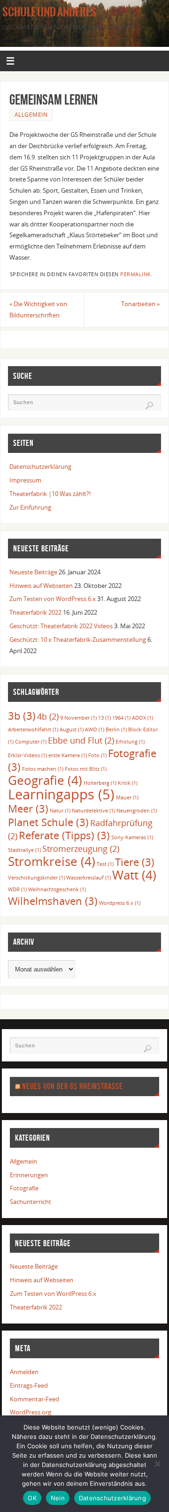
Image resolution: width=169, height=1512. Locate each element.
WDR (17, 889)
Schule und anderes (49, 12)
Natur (60, 810)
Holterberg (100, 783)
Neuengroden (136, 810)
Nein (58, 1498)
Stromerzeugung (80, 848)
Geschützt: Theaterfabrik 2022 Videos (61, 626)
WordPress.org (30, 1412)
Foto (97, 755)
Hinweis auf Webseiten (41, 586)
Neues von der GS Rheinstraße (72, 1086)
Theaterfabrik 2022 (35, 613)
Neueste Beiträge (33, 572)
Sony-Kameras (132, 837)
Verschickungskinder (36, 877)
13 (104, 718)
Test (105, 864)
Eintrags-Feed (29, 1386)
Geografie (45, 780)
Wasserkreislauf (88, 877)
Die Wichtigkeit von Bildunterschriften (38, 309)
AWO (94, 729)
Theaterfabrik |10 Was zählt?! (50, 494)
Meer (28, 808)
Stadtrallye (24, 850)
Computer (30, 741)
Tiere (134, 862)
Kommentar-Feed (34, 1399)
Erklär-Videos (27, 755)
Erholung (130, 741)
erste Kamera (67, 755)
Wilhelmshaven (53, 901)
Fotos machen (42, 769)
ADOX (142, 718)
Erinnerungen (29, 1175)
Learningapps (61, 794)
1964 (121, 718)
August (72, 729)
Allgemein (31, 115)
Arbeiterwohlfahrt (33, 729)
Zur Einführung (30, 508)
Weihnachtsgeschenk (57, 889)
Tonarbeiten (140, 304)
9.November (78, 718)
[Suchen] (149, 405)
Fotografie (24, 1188)
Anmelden (24, 1372)
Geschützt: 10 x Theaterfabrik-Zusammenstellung (77, 640)
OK (32, 1498)
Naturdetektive (93, 810)
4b (48, 716)
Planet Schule (48, 822)
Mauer (127, 797)
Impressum (25, 480)
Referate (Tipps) (64, 835)
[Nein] (157, 1463)
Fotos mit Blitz (86, 769)
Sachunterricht (30, 1202)
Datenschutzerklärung (40, 467)
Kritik (128, 783)
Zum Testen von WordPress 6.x (52, 599)
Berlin (116, 729)
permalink (135, 274)
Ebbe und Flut (81, 740)
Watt (134, 874)
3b (22, 715)
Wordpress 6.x (119, 903)
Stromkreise (51, 861)
